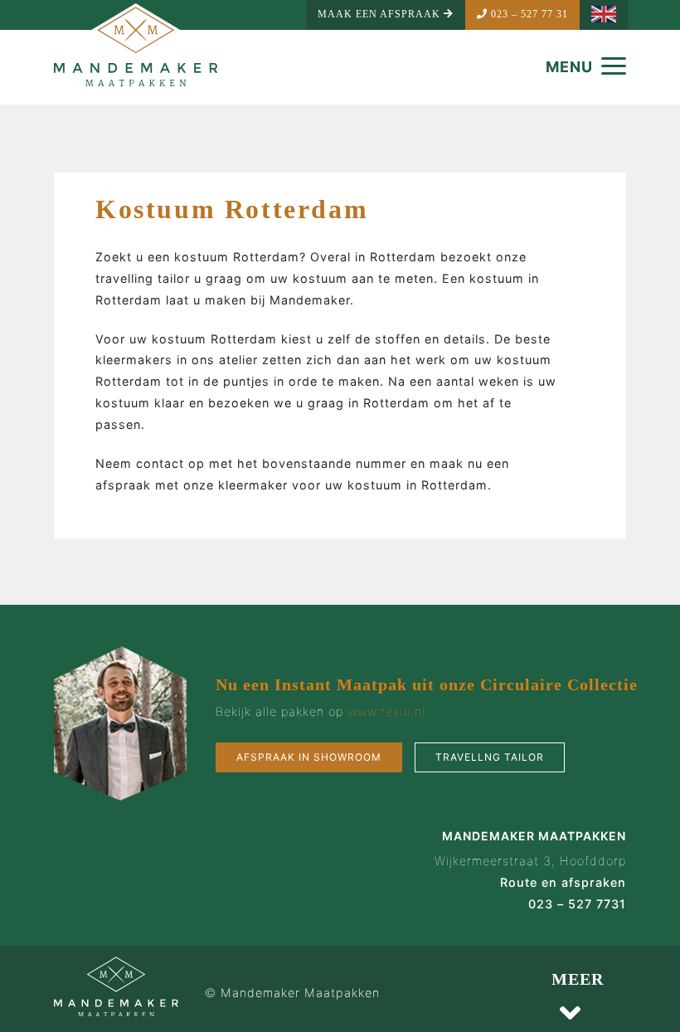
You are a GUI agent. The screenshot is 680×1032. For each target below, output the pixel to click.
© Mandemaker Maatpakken (292, 993)
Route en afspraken (563, 882)
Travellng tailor (489, 757)
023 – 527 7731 (577, 904)
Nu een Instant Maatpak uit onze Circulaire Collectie (427, 684)
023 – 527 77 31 (528, 14)
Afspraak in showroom (308, 757)
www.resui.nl (386, 711)
